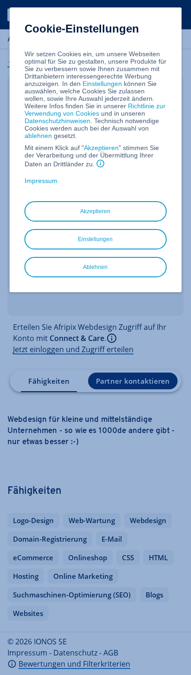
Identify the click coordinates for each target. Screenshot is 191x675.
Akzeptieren (101, 147)
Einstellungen (102, 83)
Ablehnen (95, 267)
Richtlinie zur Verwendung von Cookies (95, 109)
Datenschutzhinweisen (57, 121)
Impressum (41, 180)
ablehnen (38, 135)
